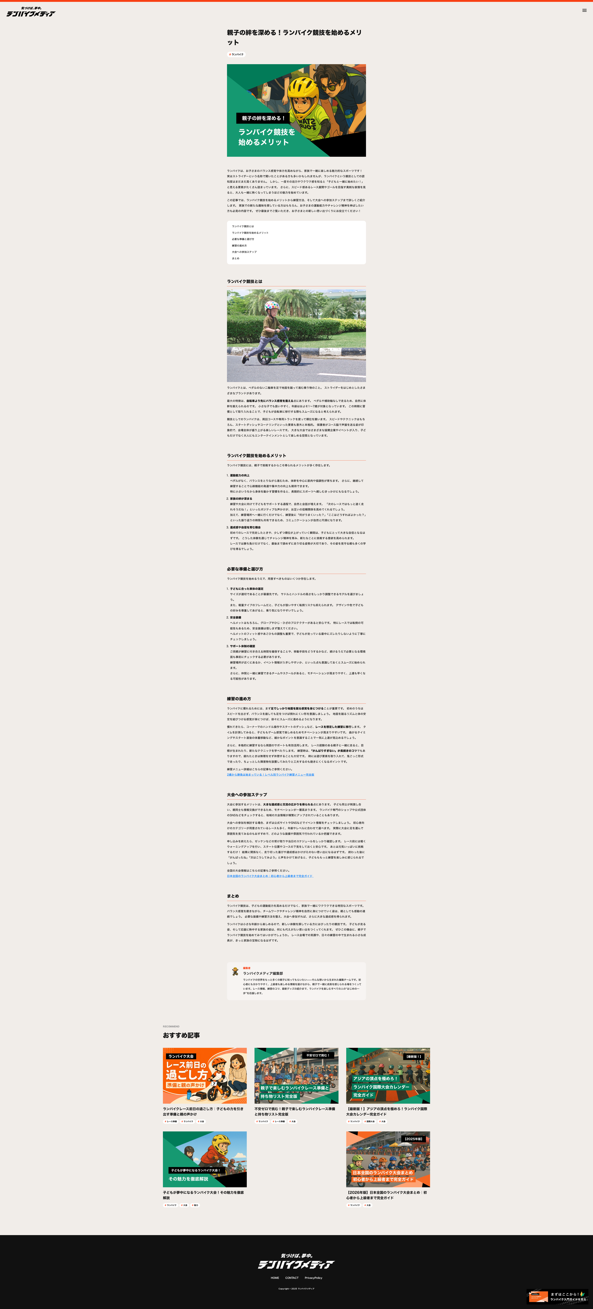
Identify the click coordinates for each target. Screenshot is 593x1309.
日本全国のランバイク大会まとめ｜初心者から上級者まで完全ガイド (270, 876)
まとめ (235, 258)
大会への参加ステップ (244, 252)
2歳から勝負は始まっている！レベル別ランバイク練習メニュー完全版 (270, 775)
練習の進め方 (239, 245)
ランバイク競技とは (243, 226)
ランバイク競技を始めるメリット (250, 232)
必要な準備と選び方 (243, 239)
